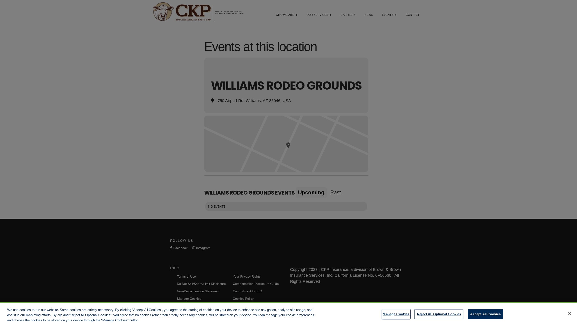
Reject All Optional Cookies (439, 314)
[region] (288, 313)
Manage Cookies (396, 314)
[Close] (570, 313)
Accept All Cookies (485, 314)
